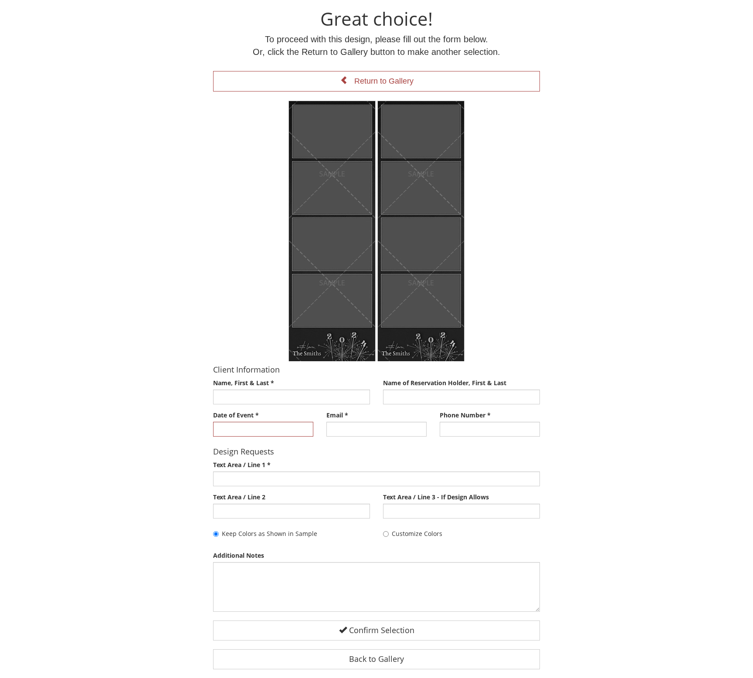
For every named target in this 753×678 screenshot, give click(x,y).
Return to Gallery (381, 81)
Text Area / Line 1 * (242, 465)
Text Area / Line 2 (239, 497)
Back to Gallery (376, 659)
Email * (337, 415)
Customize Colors (417, 533)
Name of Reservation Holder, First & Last (444, 383)
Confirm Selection (380, 630)
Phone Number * (465, 415)
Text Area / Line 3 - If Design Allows (436, 497)
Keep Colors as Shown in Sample (269, 533)
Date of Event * (236, 415)
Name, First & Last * (243, 383)
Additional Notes (238, 555)
